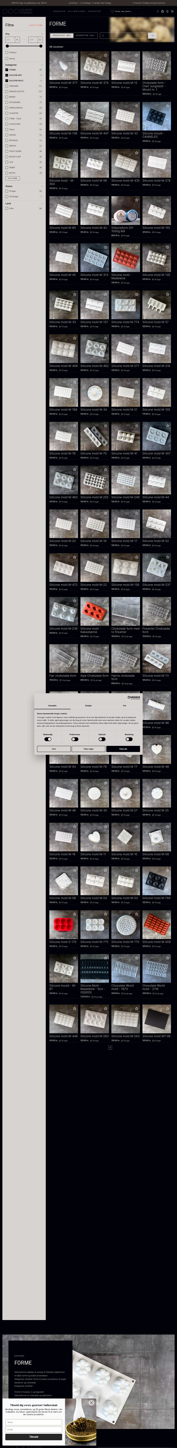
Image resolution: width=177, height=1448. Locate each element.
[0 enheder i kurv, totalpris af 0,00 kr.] (172, 11)
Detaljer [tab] (88, 706)
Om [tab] (124, 706)
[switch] (75, 739)
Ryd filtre (37, 25)
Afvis (54, 749)
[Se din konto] (157, 11)
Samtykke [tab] (52, 706)
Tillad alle (123, 749)
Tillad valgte (88, 749)
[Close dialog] (91, 1403)
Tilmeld (33, 1437)
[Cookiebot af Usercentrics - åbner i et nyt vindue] (129, 697)
